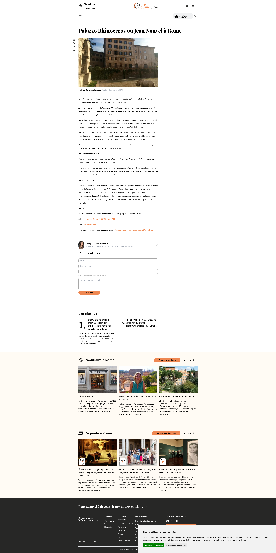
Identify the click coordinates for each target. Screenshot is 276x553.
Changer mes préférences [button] (176, 545)
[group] (190, 15)
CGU (119, 537)
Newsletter (108, 527)
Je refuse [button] (159, 545)
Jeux (136, 537)
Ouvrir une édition (125, 523)
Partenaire (122, 527)
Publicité (121, 530)
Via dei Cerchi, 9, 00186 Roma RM (101, 219)
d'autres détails (89, 224)
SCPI (137, 524)
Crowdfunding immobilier (145, 521)
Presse (120, 534)
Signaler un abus (124, 541)
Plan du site (125, 549)
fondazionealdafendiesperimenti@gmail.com (134, 230)
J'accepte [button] (148, 545)
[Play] (190, 16)
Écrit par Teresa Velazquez (89, 90)
